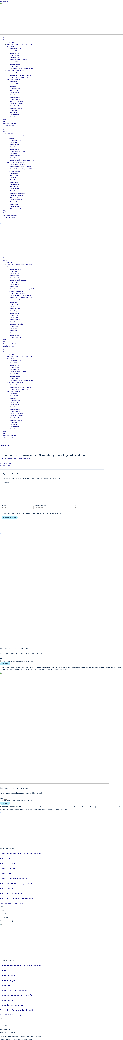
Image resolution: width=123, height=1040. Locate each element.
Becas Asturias (14, 92)
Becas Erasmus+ (15, 55)
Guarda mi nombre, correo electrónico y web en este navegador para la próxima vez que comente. (33, 513)
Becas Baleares (14, 95)
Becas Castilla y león (16, 103)
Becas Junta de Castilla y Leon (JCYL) (21, 77)
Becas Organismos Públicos (15, 70)
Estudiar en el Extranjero (7, 921)
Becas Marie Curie (15, 48)
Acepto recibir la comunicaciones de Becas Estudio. (17, 661)
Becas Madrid (14, 81)
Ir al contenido (4, 1)
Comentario (5, 482)
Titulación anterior (6, 463)
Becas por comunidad (13, 79)
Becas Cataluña (15, 106)
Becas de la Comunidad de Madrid (20, 75)
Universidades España (10, 123)
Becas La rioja (14, 110)
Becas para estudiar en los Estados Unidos (19, 44)
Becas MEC (10, 42)
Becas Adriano (14, 53)
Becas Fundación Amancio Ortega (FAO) (22, 68)
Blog (4, 119)
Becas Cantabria (15, 99)
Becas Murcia (14, 112)
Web (75, 505)
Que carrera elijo (5, 917)
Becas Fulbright (14, 57)
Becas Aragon (14, 90)
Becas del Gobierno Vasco (18, 73)
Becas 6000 (13, 51)
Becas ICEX (6, 858)
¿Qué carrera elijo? (9, 125)
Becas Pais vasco (15, 117)
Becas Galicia (14, 86)
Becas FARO (14, 62)
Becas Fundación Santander (18, 59)
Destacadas (10, 46)
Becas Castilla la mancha (17, 101)
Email (2, 658)
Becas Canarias (15, 97)
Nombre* (4, 505)
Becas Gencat (14, 66)
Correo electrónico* (40, 505)
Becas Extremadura (16, 108)
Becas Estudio (4, 445)
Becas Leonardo (15, 64)
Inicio (5, 37)
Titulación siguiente (6, 465)
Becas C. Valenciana (16, 84)
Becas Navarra (14, 114)
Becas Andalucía (15, 88)
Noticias (5, 121)
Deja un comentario (7, 458)
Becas (5, 40)
